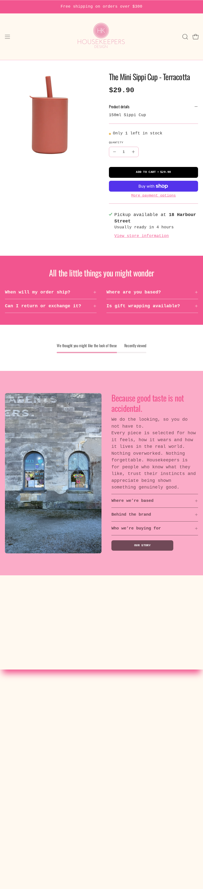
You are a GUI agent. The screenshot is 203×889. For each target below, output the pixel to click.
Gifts (113, 761)
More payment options (153, 196)
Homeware (117, 734)
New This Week (124, 716)
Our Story (142, 545)
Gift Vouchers (124, 770)
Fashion (116, 725)
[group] (101, 6)
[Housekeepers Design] (101, 36)
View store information (141, 236)
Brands (114, 752)
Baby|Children (124, 743)
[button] (184, 36)
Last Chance (121, 779)
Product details (119, 106)
